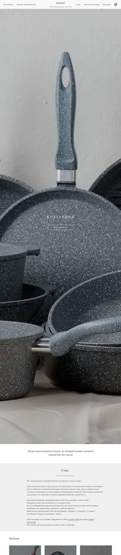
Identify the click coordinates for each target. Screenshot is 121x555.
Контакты (107, 4)
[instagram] (115, 4)
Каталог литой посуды (26, 4)
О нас (78, 4)
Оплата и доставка (92, 4)
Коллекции (8, 4)
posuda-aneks (73, 519)
